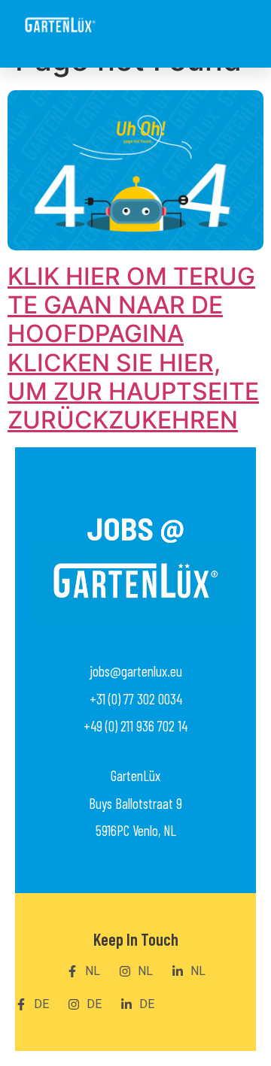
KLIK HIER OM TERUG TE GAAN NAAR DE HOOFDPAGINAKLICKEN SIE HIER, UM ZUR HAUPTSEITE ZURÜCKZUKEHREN (133, 348)
